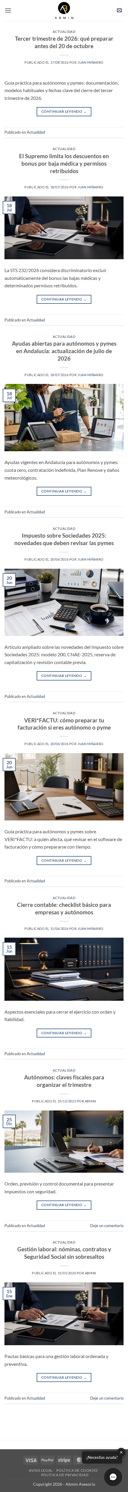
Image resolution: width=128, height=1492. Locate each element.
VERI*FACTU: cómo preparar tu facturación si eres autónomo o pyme (64, 724)
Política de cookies (77, 1470)
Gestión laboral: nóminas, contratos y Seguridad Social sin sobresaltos (64, 1253)
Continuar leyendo (64, 111)
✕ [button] (121, 1452)
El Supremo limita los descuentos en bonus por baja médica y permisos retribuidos (64, 163)
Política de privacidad (64, 1475)
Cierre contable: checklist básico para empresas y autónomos (64, 908)
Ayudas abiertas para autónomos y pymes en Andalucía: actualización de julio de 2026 (64, 351)
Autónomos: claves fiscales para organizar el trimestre (64, 1081)
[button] (8, 10)
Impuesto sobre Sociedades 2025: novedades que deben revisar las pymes (64, 539)
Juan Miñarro (90, 62)
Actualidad (64, 31)
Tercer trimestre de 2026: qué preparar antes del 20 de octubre (64, 42)
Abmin (90, 1101)
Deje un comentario (107, 1225)
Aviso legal (41, 1470)
